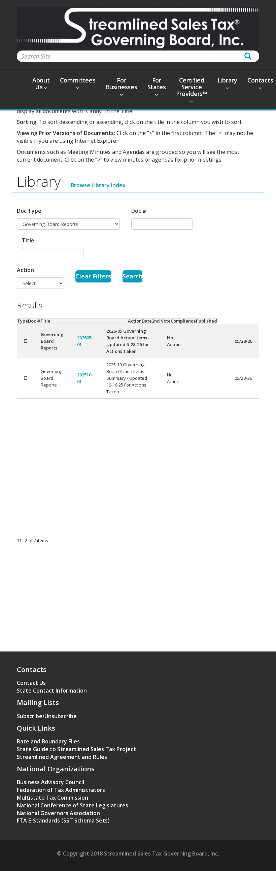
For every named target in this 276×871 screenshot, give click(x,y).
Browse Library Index (98, 185)
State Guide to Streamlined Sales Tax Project (76, 749)
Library (227, 80)
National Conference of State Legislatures (72, 805)
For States (156, 83)
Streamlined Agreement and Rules (62, 757)
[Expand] (25, 341)
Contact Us (31, 682)
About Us (41, 83)
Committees (78, 80)
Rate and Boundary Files (48, 741)
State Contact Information (52, 690)
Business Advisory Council (50, 782)
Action (25, 270)
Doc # (138, 210)
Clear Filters (93, 276)
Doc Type (29, 210)
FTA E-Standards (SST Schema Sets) (63, 820)
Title (28, 240)
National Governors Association (58, 813)
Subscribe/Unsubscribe (47, 716)
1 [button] (18, 540)
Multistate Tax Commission (52, 797)
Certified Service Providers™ (191, 87)
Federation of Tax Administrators (61, 790)
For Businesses (121, 83)
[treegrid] (138, 361)
